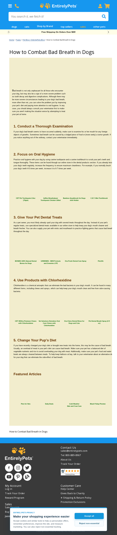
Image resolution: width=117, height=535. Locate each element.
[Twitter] (27, 468)
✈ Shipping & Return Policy (76, 497)
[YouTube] (9, 477)
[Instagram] (18, 468)
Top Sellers (66, 26)
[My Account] (100, 6)
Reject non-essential (89, 523)
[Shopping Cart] (107, 6)
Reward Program (14, 497)
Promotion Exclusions (73, 502)
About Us (66, 459)
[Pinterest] (18, 477)
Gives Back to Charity (73, 493)
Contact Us (68, 448)
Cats (27, 26)
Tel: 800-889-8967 (71, 455)
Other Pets (99, 26)
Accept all (89, 516)
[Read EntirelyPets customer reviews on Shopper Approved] (70, 472)
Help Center (67, 488)
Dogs (14, 26)
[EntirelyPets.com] (58, 6)
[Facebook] (9, 468)
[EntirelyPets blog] (27, 477)
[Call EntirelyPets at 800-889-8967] (17, 6)
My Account (13, 486)
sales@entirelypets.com (74, 450)
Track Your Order (70, 463)
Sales (83, 26)
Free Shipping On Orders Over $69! (59, 32)
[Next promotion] (108, 32)
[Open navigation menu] (10, 6)
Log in (8, 488)
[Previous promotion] (8, 32)
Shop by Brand (45, 26)
